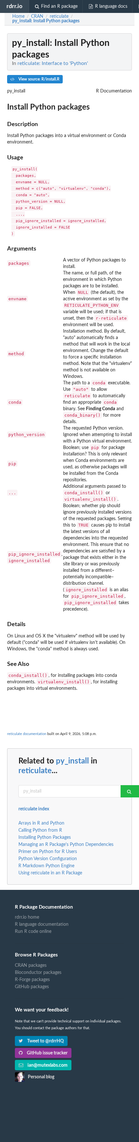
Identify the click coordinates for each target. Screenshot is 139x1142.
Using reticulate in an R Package (50, 873)
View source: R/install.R (38, 79)
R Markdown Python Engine (46, 866)
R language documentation (42, 924)
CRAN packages (31, 965)
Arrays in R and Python (41, 823)
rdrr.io (14, 6)
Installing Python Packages (44, 837)
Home (18, 16)
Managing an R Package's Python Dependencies (65, 844)
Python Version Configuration (47, 859)
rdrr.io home (27, 917)
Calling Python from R (40, 830)
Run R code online (33, 931)
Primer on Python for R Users (47, 851)
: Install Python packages (46, 21)
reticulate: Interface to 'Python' (52, 63)
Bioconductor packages (38, 972)
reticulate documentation (26, 734)
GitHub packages (32, 987)
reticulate (35, 771)
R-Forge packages (32, 979)
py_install (72, 761)
